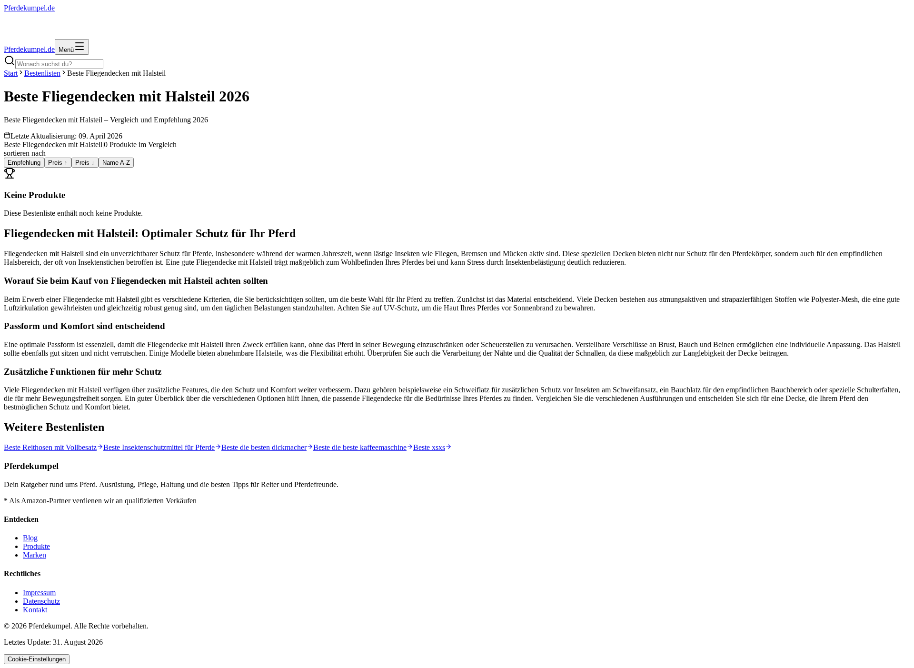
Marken (34, 555)
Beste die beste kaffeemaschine (360, 447)
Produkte (36, 546)
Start (11, 73)
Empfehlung (24, 162)
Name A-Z (116, 162)
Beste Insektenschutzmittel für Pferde (159, 447)
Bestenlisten (42, 73)
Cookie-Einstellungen (37, 659)
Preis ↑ (58, 162)
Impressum (39, 592)
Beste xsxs (429, 447)
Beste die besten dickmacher (264, 447)
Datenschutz (41, 601)
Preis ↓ (85, 162)
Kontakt (35, 610)
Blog (30, 538)
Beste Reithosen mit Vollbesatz (50, 447)
